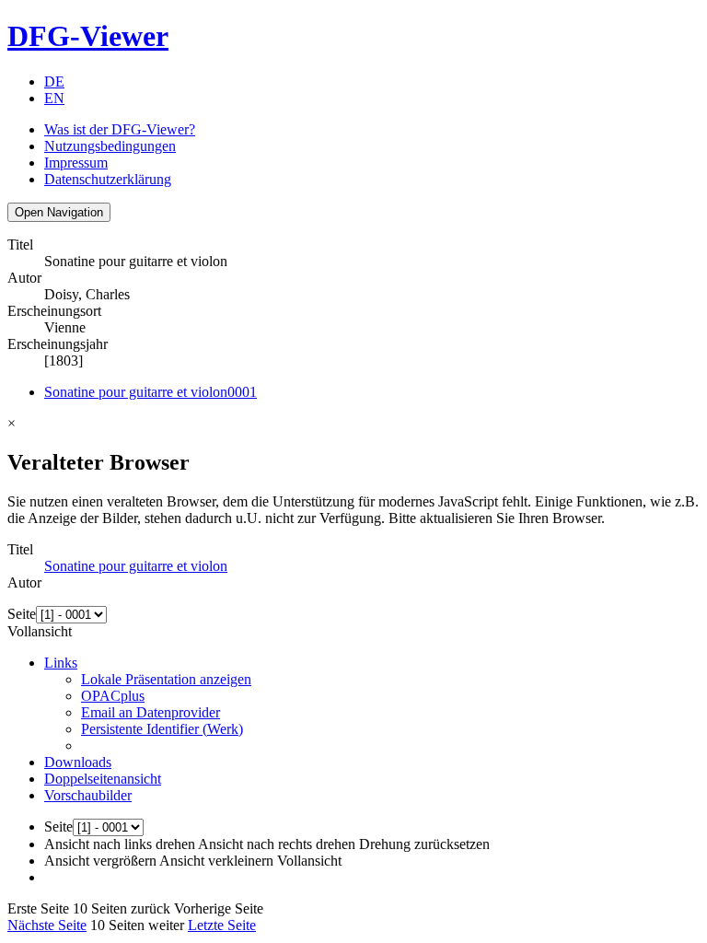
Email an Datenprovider (150, 712)
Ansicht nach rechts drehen (276, 844)
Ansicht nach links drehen (119, 844)
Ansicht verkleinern (216, 860)
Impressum (76, 162)
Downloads (77, 762)
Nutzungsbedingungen (110, 146)
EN (54, 98)
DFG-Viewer (87, 35)
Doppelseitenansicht (102, 778)
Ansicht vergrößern (100, 860)
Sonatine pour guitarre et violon (150, 392)
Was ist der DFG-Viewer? (119, 129)
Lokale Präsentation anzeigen (166, 679)
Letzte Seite (222, 925)
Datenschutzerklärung (107, 179)
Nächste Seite (47, 925)
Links (60, 662)
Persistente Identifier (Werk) (162, 729)
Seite (21, 614)
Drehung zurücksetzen (424, 844)
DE (54, 81)
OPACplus (113, 696)
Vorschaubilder (88, 795)
